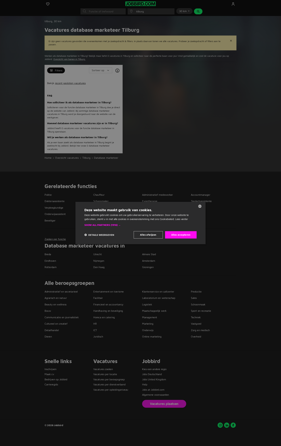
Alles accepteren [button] (180, 234)
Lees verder (181, 219)
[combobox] (199, 206)
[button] (140, 225)
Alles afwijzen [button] (148, 234)
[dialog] (140, 223)
